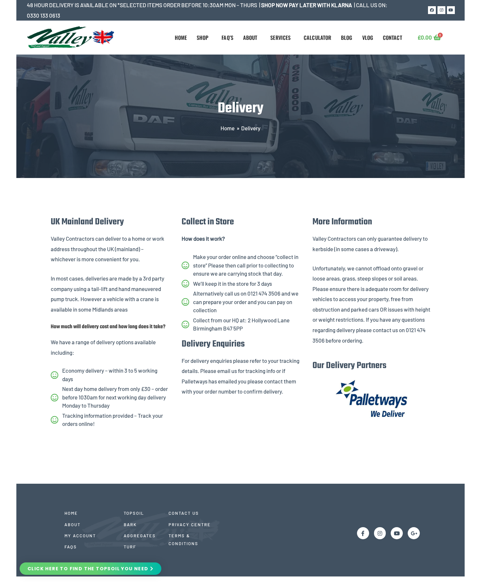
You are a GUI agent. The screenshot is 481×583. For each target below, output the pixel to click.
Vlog (367, 37)
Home (181, 37)
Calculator (317, 37)
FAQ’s (227, 37)
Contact (392, 37)
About (250, 37)
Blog (346, 37)
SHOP (202, 37)
